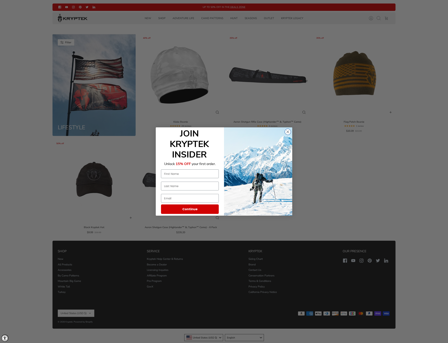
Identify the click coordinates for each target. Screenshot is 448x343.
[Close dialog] (288, 132)
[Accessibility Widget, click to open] (4, 338)
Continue (190, 209)
